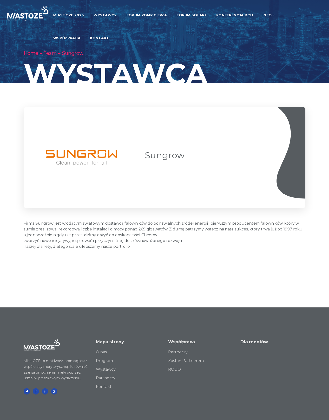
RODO (174, 369)
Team (50, 53)
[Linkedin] (45, 391)
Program (104, 360)
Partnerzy (105, 378)
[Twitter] (27, 391)
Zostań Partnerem (186, 360)
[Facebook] (36, 391)
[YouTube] (54, 391)
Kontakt (104, 386)
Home (31, 53)
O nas (101, 352)
